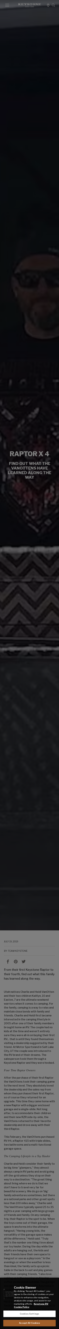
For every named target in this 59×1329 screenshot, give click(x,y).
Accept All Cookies (29, 1323)
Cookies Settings (29, 1313)
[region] (29, 1303)
